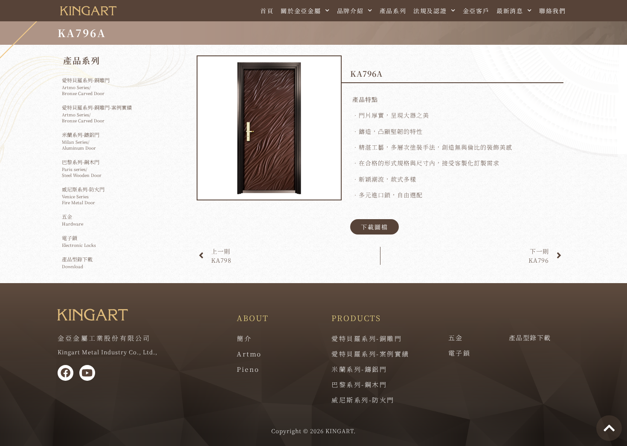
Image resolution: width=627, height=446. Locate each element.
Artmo (249, 353)
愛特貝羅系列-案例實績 (370, 353)
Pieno (248, 369)
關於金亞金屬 (301, 10)
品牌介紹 (350, 10)
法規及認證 (430, 10)
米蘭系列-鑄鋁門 (359, 369)
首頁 (267, 10)
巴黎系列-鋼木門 (359, 384)
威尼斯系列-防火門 (363, 399)
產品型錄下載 (530, 337)
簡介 (244, 338)
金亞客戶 (476, 10)
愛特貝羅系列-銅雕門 (366, 338)
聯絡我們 (552, 10)
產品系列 (393, 10)
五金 (455, 337)
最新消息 (509, 10)
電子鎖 (459, 352)
